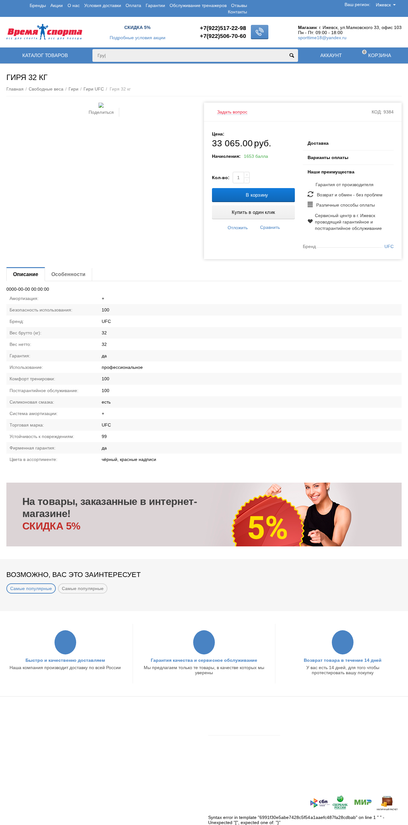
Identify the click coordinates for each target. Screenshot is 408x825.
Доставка (15, 721)
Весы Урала (119, 754)
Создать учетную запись (233, 729)
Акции (56, 5)
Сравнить (270, 227)
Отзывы (239, 5)
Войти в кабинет (225, 721)
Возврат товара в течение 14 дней (343, 660)
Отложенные (221, 749)
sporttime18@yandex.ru (322, 37)
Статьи (114, 746)
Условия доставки (102, 5)
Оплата (133, 5)
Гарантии (155, 5)
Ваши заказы (221, 740)
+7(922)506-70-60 (223, 36)
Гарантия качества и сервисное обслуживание (204, 660)
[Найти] (291, 55)
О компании (120, 729)
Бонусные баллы (24, 746)
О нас (74, 5)
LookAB (106, 801)
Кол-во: (220, 177)
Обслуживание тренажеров (198, 5)
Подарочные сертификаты (34, 754)
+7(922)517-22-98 (223, 28)
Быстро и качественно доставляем (65, 660)
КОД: (377, 111)
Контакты (237, 11)
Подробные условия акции (137, 37)
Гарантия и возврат (26, 738)
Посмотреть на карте (331, 782)
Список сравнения (227, 757)
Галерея (116, 763)
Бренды (38, 5)
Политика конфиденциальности (39, 763)
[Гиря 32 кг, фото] (101, 105)
